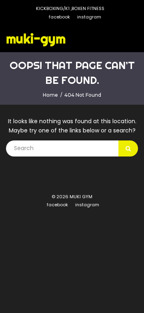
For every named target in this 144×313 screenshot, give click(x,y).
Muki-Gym (36, 38)
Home (50, 95)
